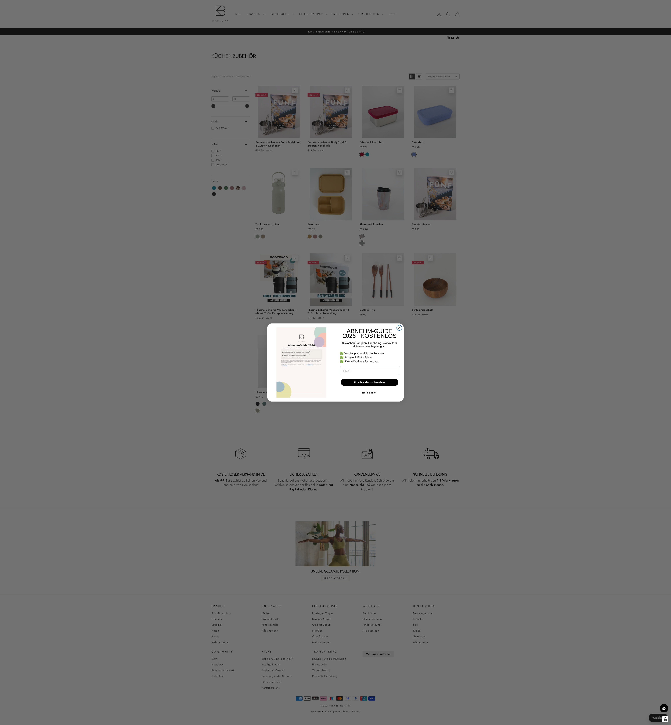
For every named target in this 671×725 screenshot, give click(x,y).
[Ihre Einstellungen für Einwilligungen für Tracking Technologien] (665, 719)
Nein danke (369, 393)
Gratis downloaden (369, 382)
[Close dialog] (399, 327)
